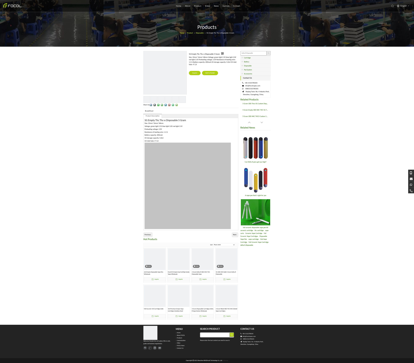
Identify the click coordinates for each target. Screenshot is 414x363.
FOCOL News (180, 345)
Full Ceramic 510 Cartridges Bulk (153, 309)
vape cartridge (253, 239)
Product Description (152, 116)
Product (197, 6)
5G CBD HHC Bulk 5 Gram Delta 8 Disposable (226, 273)
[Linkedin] (155, 348)
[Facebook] (145, 348)
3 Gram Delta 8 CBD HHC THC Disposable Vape (201, 273)
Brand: (147, 111)
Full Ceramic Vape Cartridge (258, 242)
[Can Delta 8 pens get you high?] (255, 146)
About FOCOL (181, 335)
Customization (181, 340)
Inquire (194, 73)
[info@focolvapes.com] (411, 178)
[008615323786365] (411, 172)
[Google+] (150, 348)
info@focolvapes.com (252, 86)
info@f (245, 336)
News (216, 6)
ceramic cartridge (246, 230)
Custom (226, 6)
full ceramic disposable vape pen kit (255, 227)
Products (179, 338)
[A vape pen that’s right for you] (255, 179)
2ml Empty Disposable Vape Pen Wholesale (153, 273)
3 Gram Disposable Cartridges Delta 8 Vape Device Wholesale (202, 310)
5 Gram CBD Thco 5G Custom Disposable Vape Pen (255, 104)
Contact (236, 6)
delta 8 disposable (246, 245)
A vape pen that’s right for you (255, 195)
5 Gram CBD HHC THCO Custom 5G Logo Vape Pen (255, 116)
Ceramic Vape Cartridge (253, 233)
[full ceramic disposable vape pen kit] (255, 212)
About (187, 6)
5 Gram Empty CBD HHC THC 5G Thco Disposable (255, 110)
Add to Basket (210, 73)
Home (178, 6)
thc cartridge (259, 230)
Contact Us (180, 348)
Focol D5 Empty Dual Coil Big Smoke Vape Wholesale (178, 273)
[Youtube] (159, 348)
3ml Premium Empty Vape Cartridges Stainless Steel (175, 310)
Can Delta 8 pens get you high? (255, 162)
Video (207, 6)
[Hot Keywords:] (269, 53)
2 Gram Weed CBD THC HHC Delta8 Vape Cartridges (226, 310)
